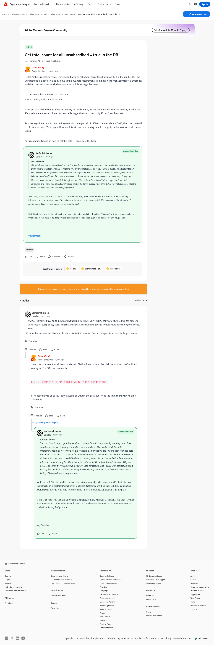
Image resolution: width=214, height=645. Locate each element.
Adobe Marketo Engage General (63, 14)
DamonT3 (36, 67)
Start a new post (104, 289)
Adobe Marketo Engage (39, 14)
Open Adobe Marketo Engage (172, 30)
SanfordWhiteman (44, 153)
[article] (82, 331)
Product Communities (18, 14)
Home (4, 14)
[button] (196, 14)
